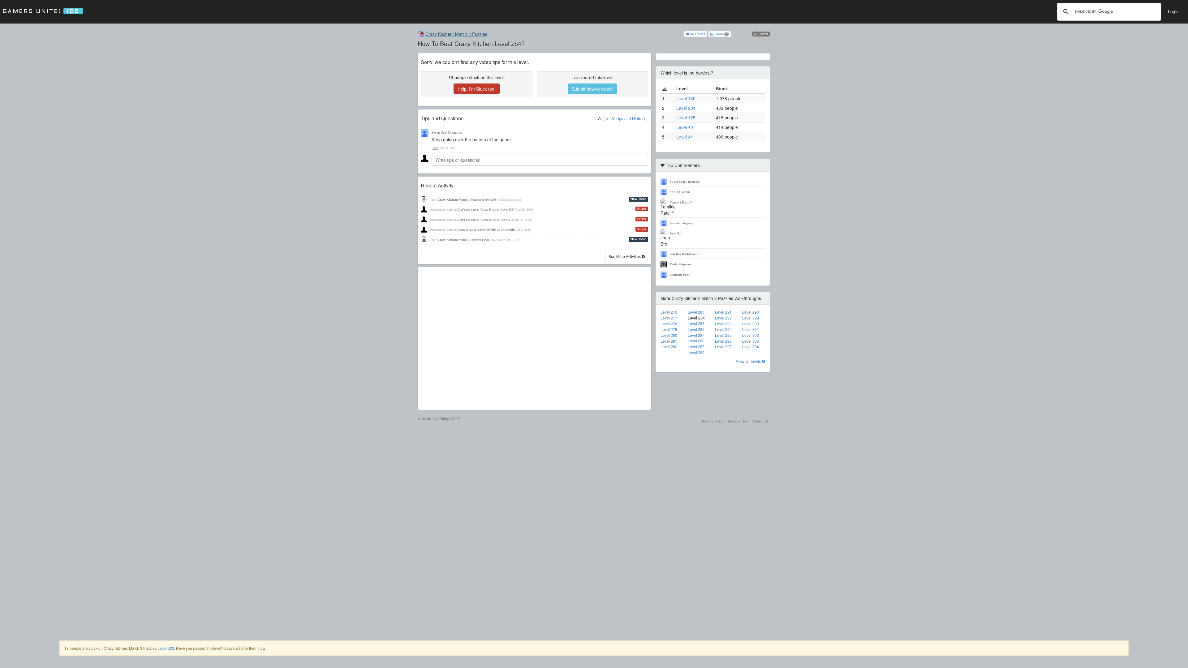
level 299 (750, 318)
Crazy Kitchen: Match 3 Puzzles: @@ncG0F (467, 199)
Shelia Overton (680, 192)
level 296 (723, 341)
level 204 (685, 108)
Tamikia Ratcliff (680, 202)
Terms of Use (737, 420)
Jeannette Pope (680, 274)
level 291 (723, 312)
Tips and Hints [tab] (630, 118)
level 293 (723, 324)
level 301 (750, 329)
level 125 (685, 117)
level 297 (723, 346)
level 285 (696, 323)
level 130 (685, 98)
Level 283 (165, 648)
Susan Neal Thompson (447, 132)
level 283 (696, 312)
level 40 (684, 127)
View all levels (749, 361)
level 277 (669, 318)
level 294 (723, 329)
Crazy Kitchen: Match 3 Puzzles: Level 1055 (467, 240)
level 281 (669, 341)
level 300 (750, 324)
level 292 (723, 318)
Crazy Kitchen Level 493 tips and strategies (486, 229)
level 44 (684, 137)
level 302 (750, 335)
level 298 (750, 312)
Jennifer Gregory (681, 223)
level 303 (750, 341)
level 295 (723, 335)
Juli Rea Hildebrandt (684, 254)
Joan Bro (676, 233)
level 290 (696, 352)
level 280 (669, 335)
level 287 (696, 335)
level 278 (669, 324)
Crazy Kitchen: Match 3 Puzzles (456, 34)
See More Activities (625, 256)
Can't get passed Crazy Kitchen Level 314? (486, 219)
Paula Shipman (680, 264)
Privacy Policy (712, 420)
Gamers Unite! (41, 11)
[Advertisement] (534, 338)
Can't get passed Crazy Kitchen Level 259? (486, 209)
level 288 (696, 341)
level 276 (669, 312)
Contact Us (760, 420)
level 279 (669, 329)
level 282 (669, 346)
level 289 (696, 346)
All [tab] (603, 118)
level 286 (696, 329)
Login (1173, 11)
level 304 (750, 346)
